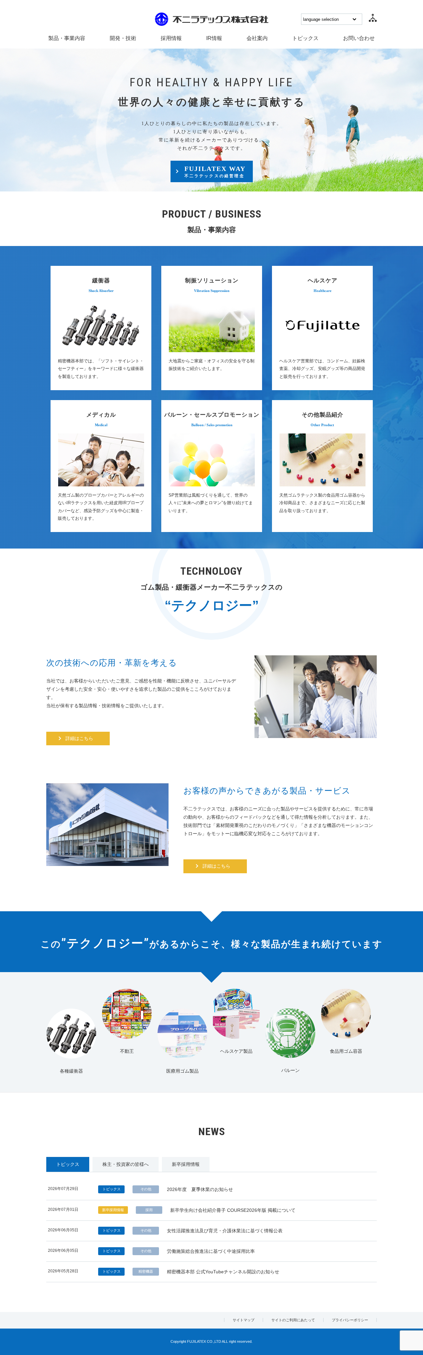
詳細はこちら (79, 738)
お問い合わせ (359, 38)
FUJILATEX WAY (215, 171)
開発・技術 (123, 38)
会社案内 (257, 38)
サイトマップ (243, 1320)
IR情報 (214, 38)
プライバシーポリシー (350, 1320)
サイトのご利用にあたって (293, 1320)
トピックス (305, 38)
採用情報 (171, 38)
